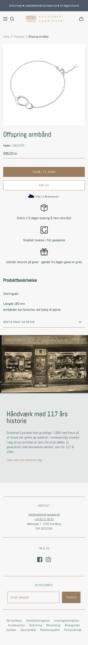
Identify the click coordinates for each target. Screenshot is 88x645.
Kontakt (11, 630)
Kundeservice (16, 625)
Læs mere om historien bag (24, 460)
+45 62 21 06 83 (44, 519)
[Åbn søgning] (12, 19)
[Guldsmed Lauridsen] (44, 18)
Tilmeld (71, 597)
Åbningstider (72, 625)
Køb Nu (44, 185)
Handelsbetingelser (38, 620)
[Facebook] (39, 559)
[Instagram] (48, 559)
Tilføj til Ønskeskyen (47, 196)
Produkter (19, 36)
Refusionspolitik (50, 630)
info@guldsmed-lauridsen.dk (44, 514)
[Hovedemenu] (5, 19)
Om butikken (14, 620)
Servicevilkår (28, 630)
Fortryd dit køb (73, 630)
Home (6, 36)
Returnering (53, 625)
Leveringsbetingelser (66, 620)
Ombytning (35, 625)
